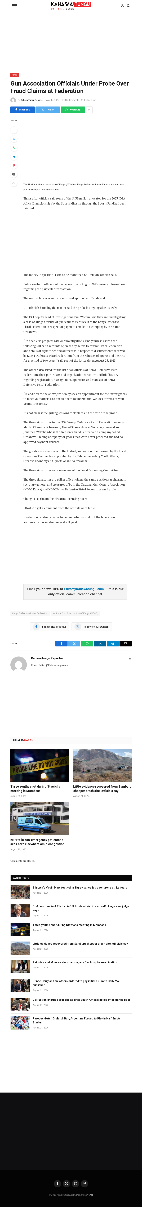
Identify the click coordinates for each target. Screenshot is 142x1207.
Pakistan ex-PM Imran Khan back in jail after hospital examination (75, 962)
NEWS (14, 75)
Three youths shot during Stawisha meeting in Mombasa (35, 788)
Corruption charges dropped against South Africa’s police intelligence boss (82, 999)
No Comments (72, 100)
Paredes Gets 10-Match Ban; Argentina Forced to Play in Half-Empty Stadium (77, 1020)
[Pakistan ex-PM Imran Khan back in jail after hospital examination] (20, 966)
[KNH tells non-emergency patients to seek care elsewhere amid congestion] (39, 818)
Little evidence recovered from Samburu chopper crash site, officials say (102, 788)
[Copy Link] (13, 183)
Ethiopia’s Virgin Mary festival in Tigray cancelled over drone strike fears (80, 887)
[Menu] (14, 6)
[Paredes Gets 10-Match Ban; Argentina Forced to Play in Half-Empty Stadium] (20, 1023)
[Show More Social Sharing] (89, 109)
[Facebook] (13, 130)
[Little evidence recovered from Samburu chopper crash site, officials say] (102, 765)
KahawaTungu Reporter (32, 100)
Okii (91, 1194)
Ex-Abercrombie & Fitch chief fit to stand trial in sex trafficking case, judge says (81, 908)
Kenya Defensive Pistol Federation (30, 613)
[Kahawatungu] (71, 5)
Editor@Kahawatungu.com (84, 589)
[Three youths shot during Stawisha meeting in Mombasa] (39, 765)
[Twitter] (13, 138)
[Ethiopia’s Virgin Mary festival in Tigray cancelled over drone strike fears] (20, 892)
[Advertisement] (71, 41)
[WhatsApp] (13, 147)
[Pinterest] (13, 165)
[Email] (13, 174)
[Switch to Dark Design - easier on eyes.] (122, 5)
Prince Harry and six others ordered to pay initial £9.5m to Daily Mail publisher (76, 983)
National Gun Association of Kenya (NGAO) (76, 613)
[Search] (128, 6)
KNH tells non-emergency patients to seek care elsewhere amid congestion (37, 842)
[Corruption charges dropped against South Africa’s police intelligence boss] (20, 1004)
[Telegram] (13, 156)
